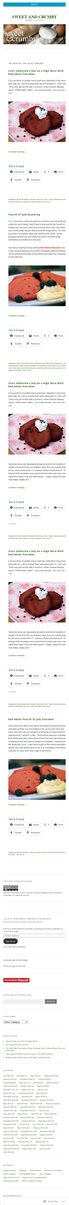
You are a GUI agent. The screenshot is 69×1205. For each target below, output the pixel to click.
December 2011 (27, 1131)
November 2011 (46, 1131)
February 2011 (23, 1142)
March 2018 (41, 1086)
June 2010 (7, 1152)
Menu (34, 4)
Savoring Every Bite (11, 1181)
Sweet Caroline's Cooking (32, 1181)
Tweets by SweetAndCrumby (14, 966)
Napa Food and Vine (11, 1177)
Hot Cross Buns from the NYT (17, 1045)
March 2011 (7, 1142)
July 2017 (41, 1090)
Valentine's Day (41, 199)
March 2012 (21, 1128)
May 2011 (34, 1138)
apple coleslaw (25, 366)
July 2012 (23, 1124)
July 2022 (7, 1076)
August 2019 (8, 1083)
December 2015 (9, 1096)
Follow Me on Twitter (15, 960)
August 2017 (27, 1090)
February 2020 (49, 1076)
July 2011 (7, 1138)
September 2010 (9, 1149)
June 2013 (7, 1114)
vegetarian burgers (15, 370)
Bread (19, 199)
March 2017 (8, 1093)
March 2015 (40, 1096)
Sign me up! (10, 941)
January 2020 (8, 1079)
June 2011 (21, 1138)
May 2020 (34, 1076)
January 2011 (40, 1142)
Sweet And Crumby (34, 16)
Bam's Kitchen (35, 1170)
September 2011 (27, 1135)
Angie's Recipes (9, 1170)
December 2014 (9, 1100)
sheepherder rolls (59, 368)
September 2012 (44, 1121)
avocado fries (34, 366)
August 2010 (27, 1149)
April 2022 (21, 1076)
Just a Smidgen (45, 1174)
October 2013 (8, 1110)
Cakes (19, 363)
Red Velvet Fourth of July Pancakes (31, 719)
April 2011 (48, 1138)
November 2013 (44, 1107)
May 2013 (21, 1114)
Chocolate (32, 199)
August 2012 (8, 1124)
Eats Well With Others (27, 1174)
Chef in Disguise (9, 1174)
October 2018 (26, 1086)
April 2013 (35, 1114)
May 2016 (40, 1093)
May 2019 (23, 1083)
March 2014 (35, 1104)
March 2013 (49, 1114)
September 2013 (26, 1110)
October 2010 (45, 1145)
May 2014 (7, 1104)
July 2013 (42, 1110)
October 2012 (27, 1121)
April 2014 (21, 1104)
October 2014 (45, 1100)
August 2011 (44, 1135)
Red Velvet (55, 852)
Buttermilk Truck (18, 745)
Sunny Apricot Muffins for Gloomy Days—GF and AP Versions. (30, 1054)
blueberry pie (55, 366)
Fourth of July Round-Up (24, 214)
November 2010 (28, 1145)
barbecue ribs (45, 366)
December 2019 (26, 1079)
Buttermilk (48, 470)
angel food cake (13, 366)
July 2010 (43, 1149)
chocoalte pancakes (59, 199)
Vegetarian (58, 363)
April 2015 (25, 1096)
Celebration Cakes (28, 363)
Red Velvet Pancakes (15, 202)
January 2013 (26, 1117)
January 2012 (8, 1131)
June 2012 (37, 1124)
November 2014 (28, 1100)
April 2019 (37, 1083)
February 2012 (38, 1128)
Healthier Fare (40, 363)
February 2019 (9, 1086)
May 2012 (51, 1124)
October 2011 (8, 1135)
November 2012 (9, 1121)
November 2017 (9, 1090)
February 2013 (9, 1117)
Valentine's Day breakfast (32, 202)
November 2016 (24, 1093)
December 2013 (26, 1107)
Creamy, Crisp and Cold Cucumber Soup (21, 1041)
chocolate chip (39, 852)
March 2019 (51, 1083)
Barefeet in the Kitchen (53, 1170)
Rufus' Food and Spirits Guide (34, 1177)
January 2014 (8, 1107)
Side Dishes (50, 363)
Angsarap (23, 1170)
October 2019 (43, 1079)
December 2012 (43, 1117)
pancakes (48, 852)
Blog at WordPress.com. (12, 1196)
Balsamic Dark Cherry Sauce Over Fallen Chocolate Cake (28, 1057)
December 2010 (9, 1145)
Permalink (46, 202)
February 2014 (51, 1104)
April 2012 (7, 1128)
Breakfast (25, 199)
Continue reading (17, 152)
